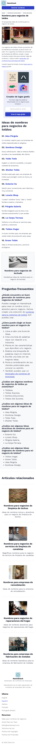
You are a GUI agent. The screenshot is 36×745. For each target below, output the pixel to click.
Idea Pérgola (11, 136)
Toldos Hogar (12, 229)
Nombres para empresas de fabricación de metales (18, 655)
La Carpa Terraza (14, 218)
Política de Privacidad (10, 735)
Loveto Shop (12, 195)
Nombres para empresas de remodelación (18, 583)
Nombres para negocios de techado (17, 272)
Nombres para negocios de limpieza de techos (18, 507)
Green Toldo (11, 240)
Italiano (5, 704)
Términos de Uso (8, 728)
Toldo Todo (11, 158)
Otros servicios (27, 12)
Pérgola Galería (13, 206)
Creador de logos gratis (18, 96)
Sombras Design (14, 147)
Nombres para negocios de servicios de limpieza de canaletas (18, 546)
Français (5, 707)
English (4, 698)
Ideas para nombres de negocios (14, 719)
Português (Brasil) (8, 710)
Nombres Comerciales (14, 12)
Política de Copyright (10, 731)
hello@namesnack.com (10, 725)
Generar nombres (18, 8)
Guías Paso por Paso (9, 722)
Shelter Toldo (12, 170)
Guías (3, 12)
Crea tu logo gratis (18, 114)
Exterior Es (11, 184)
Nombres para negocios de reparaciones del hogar (18, 619)
